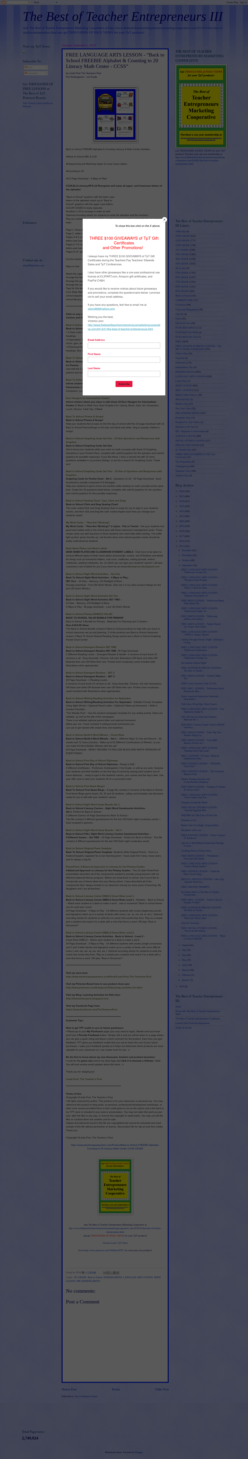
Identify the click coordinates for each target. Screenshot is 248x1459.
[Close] (164, 219)
